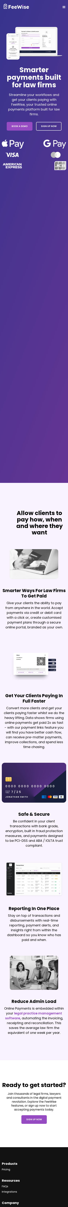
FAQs (5, 1186)
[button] (50, 7)
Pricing (6, 1169)
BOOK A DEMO (20, 126)
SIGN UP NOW (49, 126)
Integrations (9, 1192)
